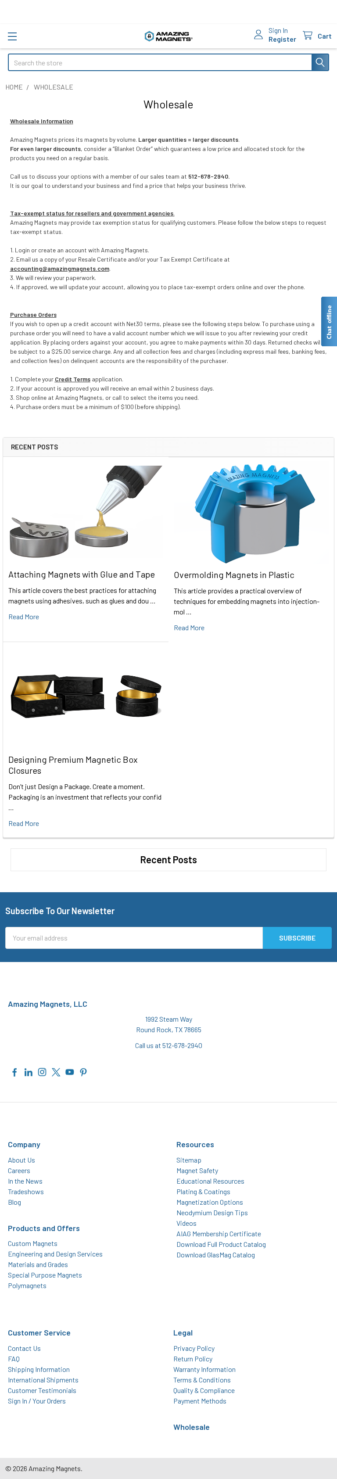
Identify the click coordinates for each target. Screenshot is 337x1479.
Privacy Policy (194, 1348)
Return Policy (192, 1358)
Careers (19, 1170)
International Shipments (43, 1379)
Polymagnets (27, 1285)
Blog (14, 1202)
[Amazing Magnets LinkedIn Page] (28, 1071)
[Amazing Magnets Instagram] (42, 1071)
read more (23, 616)
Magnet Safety (197, 1170)
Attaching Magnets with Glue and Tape (81, 574)
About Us (21, 1160)
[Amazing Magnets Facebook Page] (15, 1071)
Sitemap (188, 1160)
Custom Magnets (32, 1243)
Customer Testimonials (42, 1390)
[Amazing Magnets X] (56, 1071)
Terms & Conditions (202, 1379)
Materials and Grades (38, 1264)
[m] (12, 36)
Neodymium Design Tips (212, 1212)
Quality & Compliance (204, 1390)
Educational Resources (210, 1181)
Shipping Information (39, 1369)
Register (282, 39)
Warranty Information (204, 1369)
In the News (25, 1181)
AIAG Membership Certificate (218, 1233)
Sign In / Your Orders (37, 1400)
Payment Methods (199, 1400)
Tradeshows (26, 1191)
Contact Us (24, 1348)
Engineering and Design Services (55, 1253)
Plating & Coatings (203, 1191)
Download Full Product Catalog (221, 1244)
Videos (186, 1223)
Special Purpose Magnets (45, 1275)
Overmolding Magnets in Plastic (234, 574)
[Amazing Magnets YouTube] (69, 1071)
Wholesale (191, 1427)
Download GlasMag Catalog (215, 1254)
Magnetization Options (209, 1202)
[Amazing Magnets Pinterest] (83, 1071)
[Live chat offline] (328, 321)
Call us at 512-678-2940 (168, 1045)
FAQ (14, 1358)
